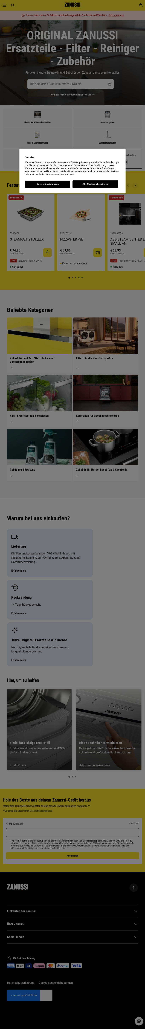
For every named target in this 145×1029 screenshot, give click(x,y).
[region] (72, 171)
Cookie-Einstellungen (48, 184)
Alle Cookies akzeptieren (95, 184)
